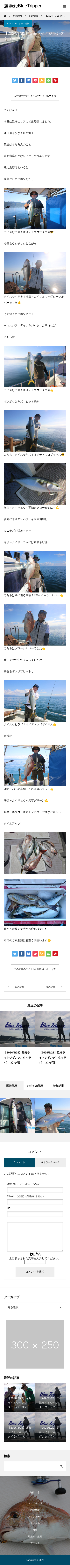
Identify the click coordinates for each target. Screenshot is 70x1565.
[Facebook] (38, 1492)
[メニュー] (64, 6)
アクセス (35, 1543)
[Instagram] (32, 1492)
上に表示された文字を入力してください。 (35, 1258)
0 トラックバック (50, 1162)
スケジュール (35, 1516)
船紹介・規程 (35, 1536)
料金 (35, 1530)
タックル (35, 1523)
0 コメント (19, 1162)
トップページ (35, 1503)
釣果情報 (25, 23)
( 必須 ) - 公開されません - (25, 1196)
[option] (17, 1042)
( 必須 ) (23, 1184)
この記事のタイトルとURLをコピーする (35, 95)
